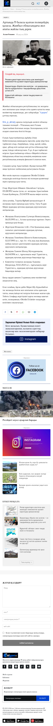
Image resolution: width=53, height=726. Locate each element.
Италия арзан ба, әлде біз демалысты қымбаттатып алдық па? (33, 463)
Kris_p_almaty (9, 122)
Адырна (43, 112)
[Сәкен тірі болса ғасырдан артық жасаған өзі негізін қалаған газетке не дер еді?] (11, 542)
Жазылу (42, 698)
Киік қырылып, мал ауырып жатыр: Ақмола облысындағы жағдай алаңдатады (32, 476)
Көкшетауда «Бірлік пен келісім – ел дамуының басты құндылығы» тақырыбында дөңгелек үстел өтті (26, 88)
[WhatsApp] (22, 312)
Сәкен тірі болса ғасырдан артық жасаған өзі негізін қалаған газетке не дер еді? (33, 541)
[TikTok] (22, 666)
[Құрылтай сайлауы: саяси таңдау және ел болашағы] (11, 532)
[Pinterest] (17, 312)
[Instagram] (10, 666)
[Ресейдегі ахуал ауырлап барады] (26, 404)
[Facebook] (5, 312)
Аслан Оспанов (9, 34)
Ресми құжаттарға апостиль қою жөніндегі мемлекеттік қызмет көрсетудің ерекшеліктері (26, 81)
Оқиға (12, 9)
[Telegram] (34, 312)
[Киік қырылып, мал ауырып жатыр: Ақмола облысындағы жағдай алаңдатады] (10, 478)
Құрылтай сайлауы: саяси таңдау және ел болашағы (23, 96)
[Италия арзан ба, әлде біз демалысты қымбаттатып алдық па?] (10, 466)
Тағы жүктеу (25, 562)
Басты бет (6, 9)
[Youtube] (39, 666)
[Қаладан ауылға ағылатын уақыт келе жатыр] (10, 489)
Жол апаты (7, 351)
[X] (11, 312)
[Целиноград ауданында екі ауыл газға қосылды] (11, 553)
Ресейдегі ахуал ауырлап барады (20, 419)
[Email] (28, 312)
